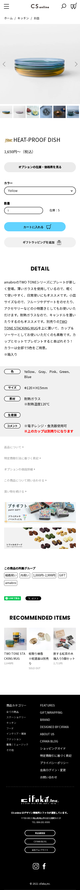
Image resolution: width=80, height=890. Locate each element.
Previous (4, 64)
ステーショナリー (16, 717)
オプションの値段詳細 (18, 469)
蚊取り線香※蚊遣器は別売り (39, 658)
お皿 (36, 18)
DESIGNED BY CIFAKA (54, 727)
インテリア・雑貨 (16, 733)
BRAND (45, 720)
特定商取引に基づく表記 (56, 756)
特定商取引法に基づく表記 (21, 458)
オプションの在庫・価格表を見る (40, 167)
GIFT (62, 575)
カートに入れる (33, 227)
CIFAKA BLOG (49, 741)
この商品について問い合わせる (24, 480)
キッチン (23, 18)
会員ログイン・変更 (53, 770)
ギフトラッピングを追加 (38, 242)
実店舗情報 (40, 833)
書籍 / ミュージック (17, 744)
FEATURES (47, 705)
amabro (10, 583)
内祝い (25, 575)
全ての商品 (12, 711)
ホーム (8, 18)
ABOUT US (47, 734)
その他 (10, 750)
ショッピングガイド (53, 748)
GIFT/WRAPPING (51, 712)
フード (10, 728)
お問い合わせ (48, 777)
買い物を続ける (14, 491)
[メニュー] (11, 6)
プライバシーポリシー (54, 763)
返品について (12, 447)
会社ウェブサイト (40, 849)
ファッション (13, 739)
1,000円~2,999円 (44, 575)
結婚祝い (11, 575)
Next (75, 64)
